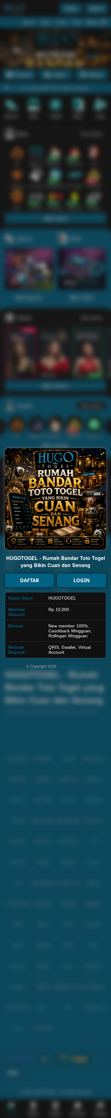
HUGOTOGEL (71, 667)
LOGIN (81, 580)
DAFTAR (29, 580)
